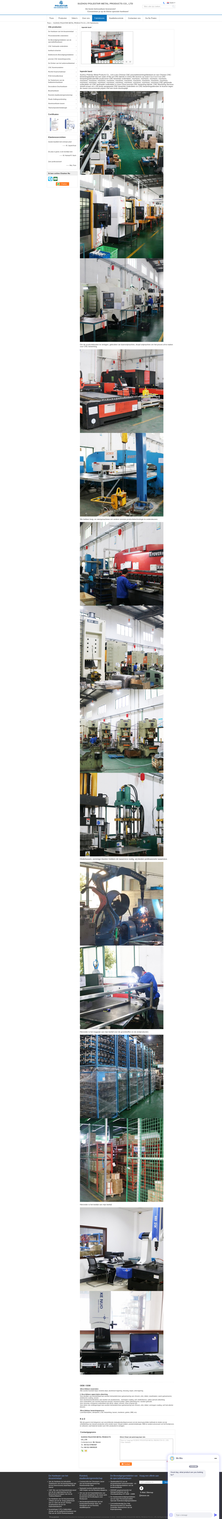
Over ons (86, 18)
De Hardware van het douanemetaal (61, 31)
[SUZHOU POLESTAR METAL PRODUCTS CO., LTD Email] (55, 179)
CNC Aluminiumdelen (55, 67)
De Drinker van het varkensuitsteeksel (61, 63)
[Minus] (215, 1458)
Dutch (172, 3)
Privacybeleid (54, 1517)
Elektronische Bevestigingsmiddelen (61, 55)
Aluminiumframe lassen (56, 103)
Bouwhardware (53, 91)
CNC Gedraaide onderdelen (58, 46)
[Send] (216, 1515)
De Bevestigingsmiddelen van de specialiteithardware (59, 41)
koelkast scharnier (54, 50)
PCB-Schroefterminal (55, 76)
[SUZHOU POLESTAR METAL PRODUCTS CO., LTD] (61, 4)
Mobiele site (145, 1495)
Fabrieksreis (99, 18)
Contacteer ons (134, 18)
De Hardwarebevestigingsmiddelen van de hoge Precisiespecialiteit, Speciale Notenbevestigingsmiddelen (123, 1499)
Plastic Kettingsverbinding (57, 99)
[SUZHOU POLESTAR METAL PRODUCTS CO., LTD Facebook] (141, 1488)
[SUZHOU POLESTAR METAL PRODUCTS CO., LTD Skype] (50, 179)
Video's (74, 18)
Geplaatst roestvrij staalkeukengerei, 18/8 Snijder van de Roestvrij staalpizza (93, 1489)
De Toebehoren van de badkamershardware (56, 81)
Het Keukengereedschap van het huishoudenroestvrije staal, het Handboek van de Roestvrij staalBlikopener (91, 1504)
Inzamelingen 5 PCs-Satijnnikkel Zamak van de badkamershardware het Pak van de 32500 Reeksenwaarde (62, 1511)
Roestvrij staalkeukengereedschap (60, 95)
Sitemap (149, 1492)
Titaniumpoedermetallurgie (57, 108)
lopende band (86, 27)
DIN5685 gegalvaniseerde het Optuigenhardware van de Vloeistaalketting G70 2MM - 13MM (122, 1492)
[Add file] (171, 1515)
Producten (62, 18)
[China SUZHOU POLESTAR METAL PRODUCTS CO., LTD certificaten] (54, 124)
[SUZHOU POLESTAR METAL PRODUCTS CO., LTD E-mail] (85, 1450)
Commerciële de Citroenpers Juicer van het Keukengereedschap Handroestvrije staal (92, 1483)
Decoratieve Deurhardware (57, 86)
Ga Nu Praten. (151, 18)
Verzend (168, 1482)
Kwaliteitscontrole (116, 18)
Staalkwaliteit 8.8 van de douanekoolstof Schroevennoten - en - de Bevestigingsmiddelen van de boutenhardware (123, 1484)
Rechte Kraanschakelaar (57, 72)
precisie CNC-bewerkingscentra (59, 59)
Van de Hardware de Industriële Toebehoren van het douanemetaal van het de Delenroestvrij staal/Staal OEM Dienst (62, 1484)
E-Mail (142, 1492)
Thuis (51, 18)
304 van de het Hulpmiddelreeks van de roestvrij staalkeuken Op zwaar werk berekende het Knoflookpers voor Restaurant (93, 1496)
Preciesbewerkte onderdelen (58, 36)
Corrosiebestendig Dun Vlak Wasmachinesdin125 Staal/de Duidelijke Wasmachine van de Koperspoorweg (121, 1506)
